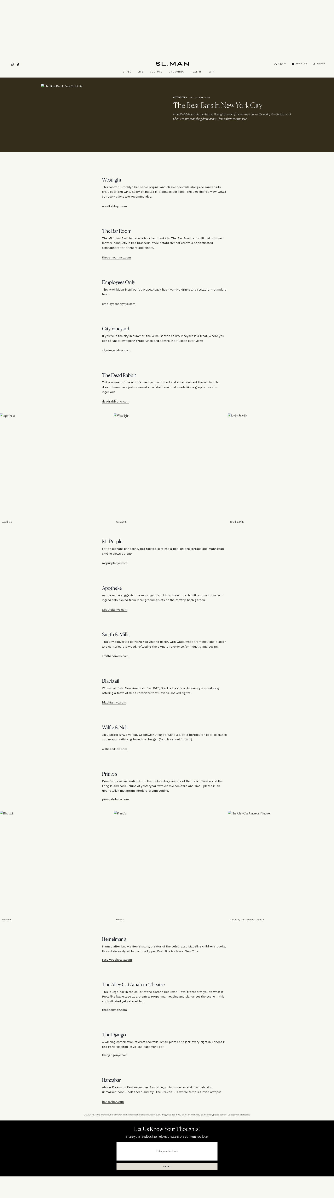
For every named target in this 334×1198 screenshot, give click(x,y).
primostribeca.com (115, 799)
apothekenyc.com (114, 609)
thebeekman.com (114, 1010)
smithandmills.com (115, 656)
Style (127, 72)
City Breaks (180, 97)
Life (141, 72)
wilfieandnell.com (114, 749)
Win (212, 72)
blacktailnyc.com (114, 702)
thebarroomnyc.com (116, 257)
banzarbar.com (113, 1101)
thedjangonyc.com (115, 1055)
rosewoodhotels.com (117, 959)
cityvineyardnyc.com (116, 350)
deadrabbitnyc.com (115, 401)
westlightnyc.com (114, 206)
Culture (156, 72)
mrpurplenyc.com (114, 563)
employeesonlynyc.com (118, 304)
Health (196, 72)
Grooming (176, 72)
